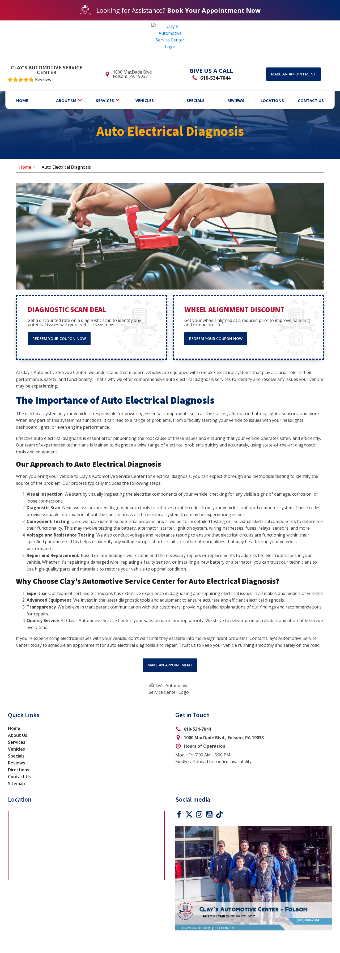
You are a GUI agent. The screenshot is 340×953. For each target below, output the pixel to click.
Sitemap (16, 783)
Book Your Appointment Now (214, 10)
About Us (17, 735)
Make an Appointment (293, 73)
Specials (16, 756)
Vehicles (16, 749)
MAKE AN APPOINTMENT (170, 664)
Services (16, 742)
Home (25, 167)
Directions (18, 770)
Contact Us (19, 777)
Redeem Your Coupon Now (59, 338)
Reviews (16, 763)
